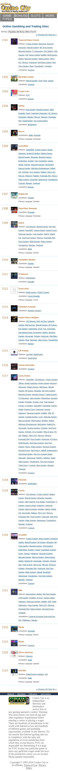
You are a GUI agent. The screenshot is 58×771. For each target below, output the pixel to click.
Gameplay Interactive (39, 113)
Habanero (22, 413)
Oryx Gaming (35, 172)
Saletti (21, 223)
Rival (31, 66)
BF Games (53, 325)
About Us (10, 694)
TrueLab (21, 183)
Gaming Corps (51, 230)
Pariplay (37, 336)
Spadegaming (27, 121)
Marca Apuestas (25, 652)
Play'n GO (51, 172)
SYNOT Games (43, 292)
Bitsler (21, 642)
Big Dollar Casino (26, 77)
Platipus (44, 172)
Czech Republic (34, 296)
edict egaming (35, 398)
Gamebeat (43, 161)
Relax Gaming (23, 179)
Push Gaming (23, 241)
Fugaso (21, 406)
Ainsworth (42, 44)
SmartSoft (33, 179)
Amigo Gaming (43, 383)
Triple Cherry (23, 465)
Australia (31, 282)
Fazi (36, 161)
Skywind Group (24, 450)
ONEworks (22, 605)
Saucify (51, 81)
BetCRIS (22, 670)
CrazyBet (22, 535)
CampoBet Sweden (26, 260)
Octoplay (44, 428)
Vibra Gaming (41, 465)
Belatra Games (46, 153)
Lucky (41, 417)
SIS (46, 674)
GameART (29, 230)
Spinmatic (33, 340)
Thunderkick (39, 66)
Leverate (29, 354)
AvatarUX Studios (33, 153)
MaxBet (30, 117)
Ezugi (28, 113)
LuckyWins (23, 146)
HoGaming (22, 117)
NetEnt (21, 59)
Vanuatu (34, 620)
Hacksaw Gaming (37, 165)
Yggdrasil (48, 66)
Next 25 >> (53, 35)
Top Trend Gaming (41, 121)
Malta (31, 135)
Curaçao (31, 70)
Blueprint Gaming (24, 51)
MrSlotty (45, 421)
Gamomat (39, 409)
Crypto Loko (23, 91)
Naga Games (50, 557)
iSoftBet (43, 55)
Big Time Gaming (46, 47)
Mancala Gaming (50, 417)
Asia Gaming (30, 110)
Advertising (21, 694)
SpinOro (39, 458)
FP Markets (23, 274)
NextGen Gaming (31, 59)
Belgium (31, 344)
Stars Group (42, 340)
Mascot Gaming (24, 168)
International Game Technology (30, 332)
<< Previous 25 (42, 35)
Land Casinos (45, 694)
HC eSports (52, 113)
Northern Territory (34, 311)
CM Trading (23, 351)
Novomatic (29, 336)
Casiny (21, 490)
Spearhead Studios (25, 454)
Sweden (31, 198)
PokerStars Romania (27, 208)
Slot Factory (35, 450)
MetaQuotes (30, 278)
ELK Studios (48, 51)
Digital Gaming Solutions (35, 674)
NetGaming (41, 424)
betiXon (39, 594)
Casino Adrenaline (26, 365)
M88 (20, 590)
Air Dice (44, 321)
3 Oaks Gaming (32, 44)
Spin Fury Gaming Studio (43, 454)
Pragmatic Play (45, 176)
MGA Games (52, 55)
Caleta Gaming (51, 394)
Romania (37, 135)
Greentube (51, 329)
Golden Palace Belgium (28, 317)
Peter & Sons (48, 432)
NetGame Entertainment (40, 168)
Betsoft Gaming (33, 47)
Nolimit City (51, 424)
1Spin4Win (30, 150)
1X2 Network (31, 227)
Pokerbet (22, 480)
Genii (40, 81)
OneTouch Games (29, 238)
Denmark (31, 631)
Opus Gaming (33, 605)
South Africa (32, 358)
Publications (32, 694)
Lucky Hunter (24, 376)
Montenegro (32, 124)
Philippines (26, 620)
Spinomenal (42, 179)
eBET (52, 110)
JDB (49, 413)
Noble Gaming (44, 59)
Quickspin (33, 62)
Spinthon (46, 458)
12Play (21, 106)
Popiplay (36, 176)
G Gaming (29, 406)
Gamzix (27, 165)
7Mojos (21, 383)
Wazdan (29, 183)
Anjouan (31, 99)
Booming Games (42, 110)
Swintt (53, 458)
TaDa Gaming (23, 462)
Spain (30, 660)
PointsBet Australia (27, 307)
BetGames (43, 387)
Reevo (54, 176)
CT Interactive (37, 51)
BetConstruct (30, 325)
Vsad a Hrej (23, 289)
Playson (25, 62)
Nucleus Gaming (33, 428)
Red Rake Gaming (45, 62)
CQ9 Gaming (48, 546)
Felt (26, 55)
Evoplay (31, 161)
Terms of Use (30, 765)
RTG (28, 95)
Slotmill (43, 450)
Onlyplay (25, 172)
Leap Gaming (38, 234)
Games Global (34, 55)
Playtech (44, 117)
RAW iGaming (35, 241)
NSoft (54, 601)
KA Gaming (49, 165)
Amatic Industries (31, 383)
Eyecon (40, 598)
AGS (38, 321)
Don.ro (21, 131)
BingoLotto (23, 194)
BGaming (34, 157)
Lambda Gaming (31, 417)
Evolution (21, 113)
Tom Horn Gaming (47, 462)
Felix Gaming (49, 402)
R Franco (53, 439)
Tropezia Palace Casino (28, 40)
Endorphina (22, 161)
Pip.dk (21, 627)
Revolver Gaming (49, 447)
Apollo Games (31, 292)
